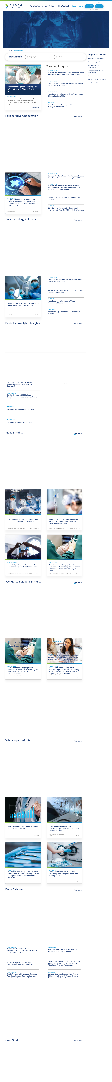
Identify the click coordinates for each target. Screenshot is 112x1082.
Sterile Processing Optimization (93, 66)
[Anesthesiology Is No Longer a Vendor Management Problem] (23, 817)
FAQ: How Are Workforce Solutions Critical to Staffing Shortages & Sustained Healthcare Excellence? (22, 645)
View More (78, 116)
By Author (59, 57)
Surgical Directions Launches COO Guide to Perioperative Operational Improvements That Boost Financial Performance (65, 187)
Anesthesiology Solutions (95, 62)
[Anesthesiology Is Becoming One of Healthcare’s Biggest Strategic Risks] (23, 87)
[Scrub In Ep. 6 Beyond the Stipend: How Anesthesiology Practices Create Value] (23, 555)
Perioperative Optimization (96, 58)
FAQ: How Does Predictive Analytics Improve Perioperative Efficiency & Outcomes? (20, 384)
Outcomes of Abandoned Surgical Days (21, 422)
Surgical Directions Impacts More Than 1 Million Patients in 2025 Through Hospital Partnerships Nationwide (63, 976)
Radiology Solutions (94, 76)
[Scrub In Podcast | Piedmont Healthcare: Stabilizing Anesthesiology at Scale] (23, 509)
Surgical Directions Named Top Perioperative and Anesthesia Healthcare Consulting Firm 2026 (22, 950)
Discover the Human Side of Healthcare (62, 645)
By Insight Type (31, 57)
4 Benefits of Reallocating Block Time (20, 410)
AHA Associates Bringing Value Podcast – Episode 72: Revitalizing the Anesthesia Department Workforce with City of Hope (63, 657)
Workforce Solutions (94, 83)
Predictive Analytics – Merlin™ (97, 79)
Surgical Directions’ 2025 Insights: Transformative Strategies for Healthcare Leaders (22, 397)
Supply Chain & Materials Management (95, 71)
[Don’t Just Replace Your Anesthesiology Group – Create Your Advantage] (23, 296)
